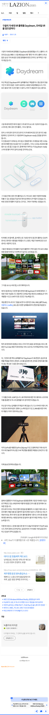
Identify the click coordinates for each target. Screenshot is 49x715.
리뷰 (10, 13)
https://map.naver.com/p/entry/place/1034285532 (21, 570)
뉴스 (2, 13)
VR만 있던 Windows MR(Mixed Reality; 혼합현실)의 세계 (22, 599)
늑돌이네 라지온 (10, 625)
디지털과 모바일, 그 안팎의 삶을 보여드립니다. (19, 633)
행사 (31, 13)
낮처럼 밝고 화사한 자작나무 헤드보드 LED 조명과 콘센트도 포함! (17, 560)
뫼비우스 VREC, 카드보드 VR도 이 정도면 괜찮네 (19, 607)
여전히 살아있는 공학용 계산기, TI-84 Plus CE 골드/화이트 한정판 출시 (26, 605)
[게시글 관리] (21, 590)
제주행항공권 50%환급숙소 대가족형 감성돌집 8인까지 (17, 573)
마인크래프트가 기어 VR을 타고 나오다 (16, 610)
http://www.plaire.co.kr (12, 553)
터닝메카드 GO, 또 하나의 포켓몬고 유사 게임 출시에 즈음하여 (23, 602)
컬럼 (24, 13)
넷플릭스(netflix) (7, 305)
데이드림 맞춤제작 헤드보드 (16, 556)
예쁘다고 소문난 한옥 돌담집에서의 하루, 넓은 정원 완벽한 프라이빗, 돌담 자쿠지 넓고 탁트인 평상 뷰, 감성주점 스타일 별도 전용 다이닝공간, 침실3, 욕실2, (17, 578)
